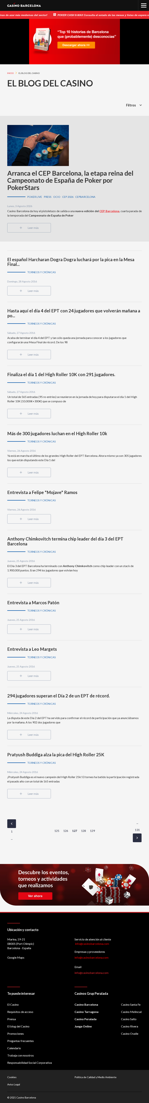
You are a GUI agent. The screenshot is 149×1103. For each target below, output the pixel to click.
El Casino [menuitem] (13, 1004)
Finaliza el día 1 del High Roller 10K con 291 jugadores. (61, 374)
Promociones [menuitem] (15, 1033)
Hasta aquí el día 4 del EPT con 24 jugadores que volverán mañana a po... (73, 313)
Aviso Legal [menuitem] (13, 1084)
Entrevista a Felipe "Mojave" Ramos (42, 492)
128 (83, 830)
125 (56, 830)
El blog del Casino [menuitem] (18, 1026)
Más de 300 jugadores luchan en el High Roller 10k (57, 433)
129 (92, 830)
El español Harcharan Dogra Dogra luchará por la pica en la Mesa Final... (70, 262)
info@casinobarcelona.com (91, 957)
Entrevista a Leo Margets (32, 649)
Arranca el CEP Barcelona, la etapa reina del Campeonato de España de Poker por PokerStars (70, 180)
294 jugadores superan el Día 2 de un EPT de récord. (58, 695)
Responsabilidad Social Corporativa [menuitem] (29, 1062)
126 (65, 830)
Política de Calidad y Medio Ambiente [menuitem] (95, 1077)
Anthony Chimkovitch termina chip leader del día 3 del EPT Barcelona (65, 541)
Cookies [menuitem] (12, 1077)
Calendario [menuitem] (14, 1048)
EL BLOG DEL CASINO (50, 83)
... (12, 838)
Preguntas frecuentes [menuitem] (20, 1041)
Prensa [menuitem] (11, 1019)
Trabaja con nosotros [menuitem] (20, 1055)
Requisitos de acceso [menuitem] (20, 1011)
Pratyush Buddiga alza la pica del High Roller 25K (55, 754)
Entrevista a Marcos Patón (33, 602)
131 (137, 829)
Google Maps (15, 957)
